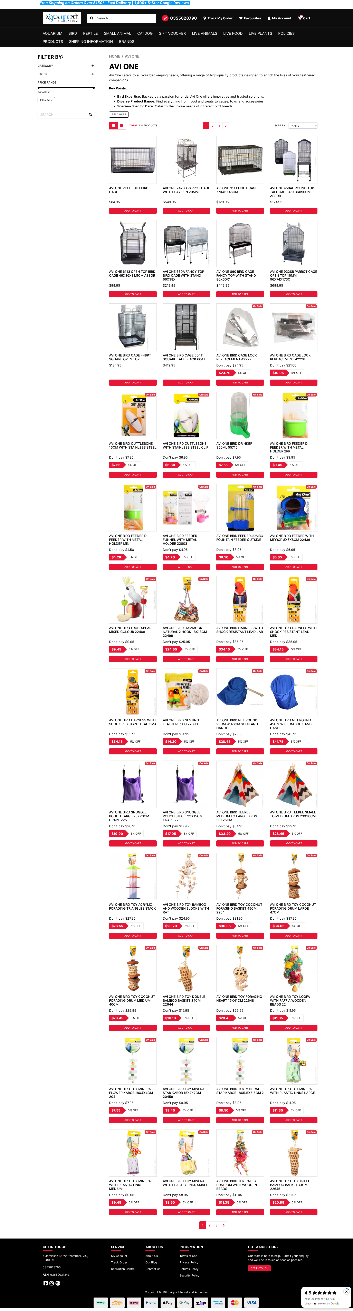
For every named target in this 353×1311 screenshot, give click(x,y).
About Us (151, 1256)
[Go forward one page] (225, 125)
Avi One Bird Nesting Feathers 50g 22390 (181, 722)
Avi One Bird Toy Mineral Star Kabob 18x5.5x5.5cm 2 (240, 1091)
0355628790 (183, 18)
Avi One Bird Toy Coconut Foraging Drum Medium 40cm (132, 1000)
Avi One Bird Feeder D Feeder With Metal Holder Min (128, 540)
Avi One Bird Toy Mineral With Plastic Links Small (185, 1183)
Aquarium (52, 33)
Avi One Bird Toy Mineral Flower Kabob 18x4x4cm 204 (131, 1093)
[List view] (121, 125)
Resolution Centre (123, 1269)
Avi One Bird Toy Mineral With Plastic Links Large (292, 1091)
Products (53, 41)
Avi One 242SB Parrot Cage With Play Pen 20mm (186, 190)
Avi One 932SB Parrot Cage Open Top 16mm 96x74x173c (293, 275)
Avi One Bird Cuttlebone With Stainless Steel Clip (185, 445)
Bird (72, 33)
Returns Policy (189, 1269)
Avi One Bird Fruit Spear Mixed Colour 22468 (130, 630)
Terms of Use (188, 1256)
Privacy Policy (189, 1262)
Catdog (145, 33)
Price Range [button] (47, 82)
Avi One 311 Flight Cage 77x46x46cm (236, 190)
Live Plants (260, 33)
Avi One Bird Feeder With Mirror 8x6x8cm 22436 (292, 538)
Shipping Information (91, 41)
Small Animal (117, 33)
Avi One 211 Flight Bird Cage (129, 190)
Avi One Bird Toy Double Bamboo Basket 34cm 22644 (184, 1000)
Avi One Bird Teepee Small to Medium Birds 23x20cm (293, 814)
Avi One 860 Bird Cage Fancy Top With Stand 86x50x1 (236, 275)
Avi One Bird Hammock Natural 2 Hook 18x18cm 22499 (185, 632)
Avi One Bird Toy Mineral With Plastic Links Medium (131, 1185)
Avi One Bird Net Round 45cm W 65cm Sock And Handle (291, 724)
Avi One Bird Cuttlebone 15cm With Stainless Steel (132, 445)
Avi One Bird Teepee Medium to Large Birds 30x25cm (236, 816)
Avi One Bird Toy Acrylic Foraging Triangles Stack (132, 906)
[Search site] (91, 18)
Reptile (90, 33)
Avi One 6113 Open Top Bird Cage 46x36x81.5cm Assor (132, 273)
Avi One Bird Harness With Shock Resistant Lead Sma (132, 722)
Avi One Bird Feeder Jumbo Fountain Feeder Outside (239, 538)
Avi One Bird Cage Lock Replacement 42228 (290, 357)
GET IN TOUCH (259, 1268)
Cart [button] (305, 17)
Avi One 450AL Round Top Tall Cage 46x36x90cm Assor (292, 192)
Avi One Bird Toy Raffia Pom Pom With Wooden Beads (236, 1185)
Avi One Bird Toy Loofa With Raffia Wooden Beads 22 (290, 1000)
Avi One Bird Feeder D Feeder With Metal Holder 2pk (289, 447)
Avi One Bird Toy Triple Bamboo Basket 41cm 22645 (290, 1185)
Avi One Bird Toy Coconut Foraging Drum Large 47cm (293, 908)
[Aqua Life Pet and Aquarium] (62, 18)
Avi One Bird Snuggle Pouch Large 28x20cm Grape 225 (129, 816)
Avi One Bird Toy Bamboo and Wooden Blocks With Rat (186, 908)
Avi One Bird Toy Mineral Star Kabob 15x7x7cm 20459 (184, 1093)
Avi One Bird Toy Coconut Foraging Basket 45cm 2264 (239, 908)
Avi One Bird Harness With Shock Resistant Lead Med (293, 632)
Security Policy (189, 1275)
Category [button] (45, 65)
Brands (126, 41)
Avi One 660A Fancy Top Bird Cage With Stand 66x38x (183, 275)
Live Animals (204, 33)
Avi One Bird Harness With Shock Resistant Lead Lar (239, 630)
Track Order (119, 1262)
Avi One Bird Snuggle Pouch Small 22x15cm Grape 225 (182, 816)
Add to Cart (132, 210)
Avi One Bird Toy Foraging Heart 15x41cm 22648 (239, 998)
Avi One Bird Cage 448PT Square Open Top (130, 357)
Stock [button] (42, 74)
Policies (286, 33)
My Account (119, 1256)
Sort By (280, 125)
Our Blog (151, 1262)
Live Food (233, 33)
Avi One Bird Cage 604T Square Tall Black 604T (184, 357)
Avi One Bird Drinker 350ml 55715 (234, 445)
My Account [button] (281, 18)
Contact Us (152, 1269)
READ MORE (119, 114)
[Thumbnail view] (113, 125)
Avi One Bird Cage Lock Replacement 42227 (236, 357)
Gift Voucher (172, 33)
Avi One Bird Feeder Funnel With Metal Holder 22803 (180, 540)
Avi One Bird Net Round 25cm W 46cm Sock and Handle (237, 724)
